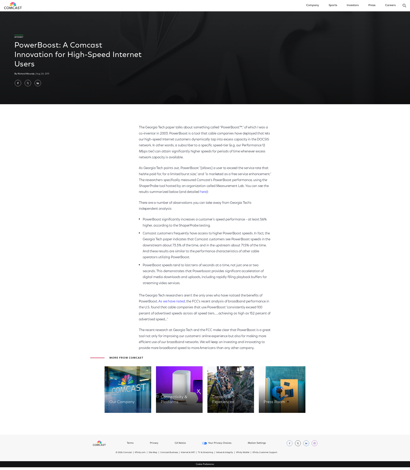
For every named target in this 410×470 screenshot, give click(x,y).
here (203, 192)
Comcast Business (169, 452)
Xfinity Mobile (242, 452)
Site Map (153, 452)
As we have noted (171, 301)
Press (371, 5)
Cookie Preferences (205, 464)
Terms (130, 443)
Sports (333, 5)
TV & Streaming (205, 452)
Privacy (154, 443)
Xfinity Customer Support (264, 452)
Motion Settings (257, 443)
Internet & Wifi (188, 452)
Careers (390, 5)
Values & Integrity (224, 452)
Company (312, 5)
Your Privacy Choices (219, 443)
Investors (353, 5)
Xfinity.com (140, 452)
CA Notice (180, 443)
